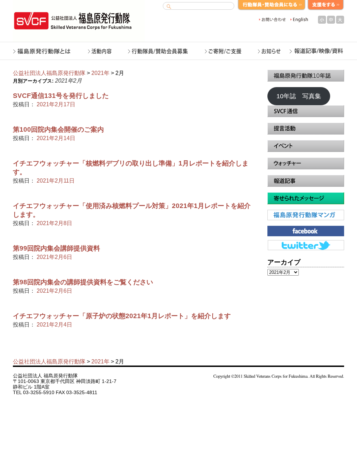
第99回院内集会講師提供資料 (56, 248)
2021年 (100, 73)
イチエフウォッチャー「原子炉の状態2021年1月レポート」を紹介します (122, 316)
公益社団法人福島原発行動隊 (49, 73)
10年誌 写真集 (298, 96)
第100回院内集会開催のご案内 (58, 129)
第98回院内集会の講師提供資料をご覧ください (83, 282)
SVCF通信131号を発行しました (61, 95)
